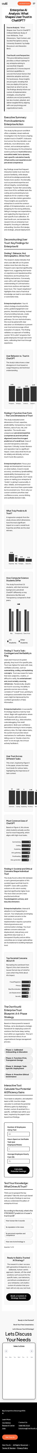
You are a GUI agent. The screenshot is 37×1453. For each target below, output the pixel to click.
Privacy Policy (22, 1448)
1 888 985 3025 (24, 1426)
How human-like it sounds (15, 1221)
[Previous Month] (6, 1351)
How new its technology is (15, 1242)
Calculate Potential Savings (18, 1170)
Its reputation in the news (15, 1227)
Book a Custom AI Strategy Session (18, 1297)
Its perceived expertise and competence (15, 1234)
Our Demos (6, 1423)
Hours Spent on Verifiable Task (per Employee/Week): (18, 1142)
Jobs (4, 1428)
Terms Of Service (9, 1448)
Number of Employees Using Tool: (16, 1128)
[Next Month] (32, 1351)
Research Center (8, 1425)
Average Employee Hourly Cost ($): (18, 1155)
